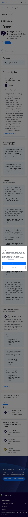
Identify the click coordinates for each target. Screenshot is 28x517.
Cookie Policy (11, 258)
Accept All (14, 263)
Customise (14, 267)
